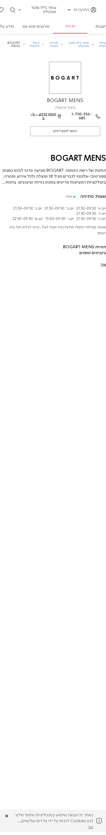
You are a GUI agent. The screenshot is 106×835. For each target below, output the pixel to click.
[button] (103, 265)
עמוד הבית (102, 44)
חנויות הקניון (54, 44)
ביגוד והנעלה (34, 44)
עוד (90, 827)
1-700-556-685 (82, 116)
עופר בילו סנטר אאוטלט (78, 44)
